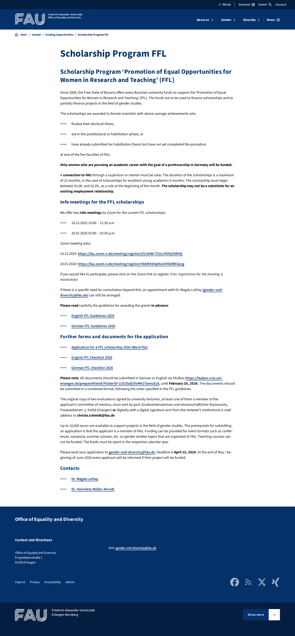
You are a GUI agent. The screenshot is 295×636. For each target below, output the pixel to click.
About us (203, 20)
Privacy (35, 582)
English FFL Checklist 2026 (91, 357)
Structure (244, 5)
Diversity (249, 20)
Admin (70, 582)
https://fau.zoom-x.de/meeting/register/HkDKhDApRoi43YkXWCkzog (131, 263)
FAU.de (226, 5)
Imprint (20, 582)
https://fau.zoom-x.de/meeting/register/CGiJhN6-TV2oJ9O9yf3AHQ (130, 253)
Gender (226, 20)
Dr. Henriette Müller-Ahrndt (92, 489)
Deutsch (281, 4)
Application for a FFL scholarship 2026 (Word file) (109, 347)
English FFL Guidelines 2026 (92, 315)
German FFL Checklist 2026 (92, 367)
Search (262, 5)
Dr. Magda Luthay (84, 478)
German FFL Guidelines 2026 (93, 326)
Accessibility (52, 582)
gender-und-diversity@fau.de (132, 452)
